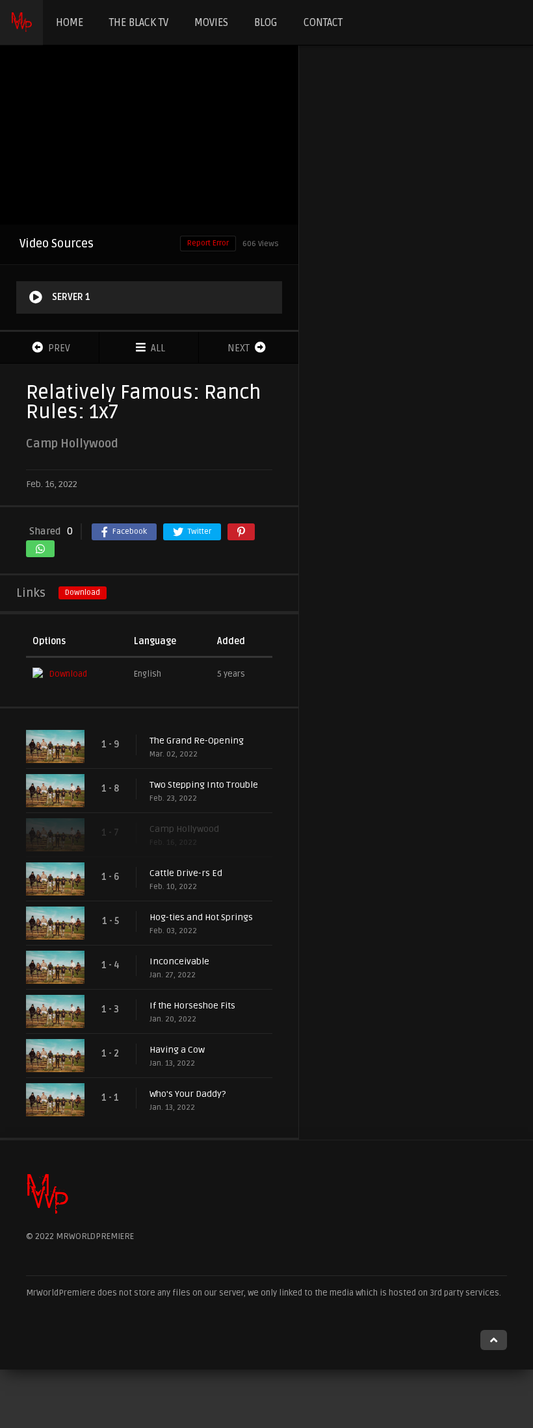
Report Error (208, 243)
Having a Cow (177, 1049)
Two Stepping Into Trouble (204, 784)
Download (82, 592)
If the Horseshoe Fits (192, 1005)
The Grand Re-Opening (197, 740)
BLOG (266, 22)
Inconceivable (179, 961)
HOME (69, 22)
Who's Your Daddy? (188, 1093)
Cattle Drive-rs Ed (186, 873)
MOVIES (211, 22)
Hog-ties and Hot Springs (201, 917)
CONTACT (323, 22)
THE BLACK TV (138, 22)
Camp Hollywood (184, 828)
